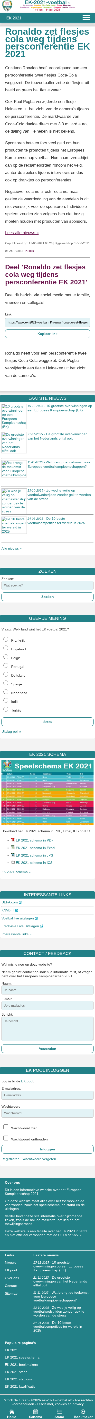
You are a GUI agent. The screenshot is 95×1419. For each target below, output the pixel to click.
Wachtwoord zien (24, 1128)
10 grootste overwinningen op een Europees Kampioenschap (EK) (58, 1266)
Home (12, 1417)
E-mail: (6, 999)
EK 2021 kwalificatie (20, 1386)
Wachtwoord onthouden (29, 1139)
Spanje (16, 684)
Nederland (19, 693)
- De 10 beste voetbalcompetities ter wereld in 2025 (56, 521)
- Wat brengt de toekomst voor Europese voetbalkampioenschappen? (59, 464)
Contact (11, 1286)
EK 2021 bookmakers (21, 1365)
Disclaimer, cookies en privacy (60, 1404)
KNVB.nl (7, 910)
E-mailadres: (11, 1088)
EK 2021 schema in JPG (34, 855)
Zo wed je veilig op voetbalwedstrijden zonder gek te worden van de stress (58, 1311)
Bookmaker (83, 1417)
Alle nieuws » (11, 548)
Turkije (16, 710)
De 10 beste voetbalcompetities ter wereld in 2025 (57, 1326)
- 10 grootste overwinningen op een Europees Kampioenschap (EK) (60, 408)
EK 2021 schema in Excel (35, 848)
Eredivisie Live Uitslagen (20, 926)
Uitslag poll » (11, 731)
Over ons (12, 1278)
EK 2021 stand (16, 1372)
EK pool (27, 1081)
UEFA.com (9, 902)
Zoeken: (7, 579)
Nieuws (10, 1262)
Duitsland (18, 675)
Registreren (10, 1159)
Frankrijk (18, 640)
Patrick (29, 251)
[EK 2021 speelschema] (47, 823)
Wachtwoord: (11, 1106)
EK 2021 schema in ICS (34, 863)
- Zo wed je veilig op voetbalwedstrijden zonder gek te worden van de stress (59, 494)
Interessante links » (16, 934)
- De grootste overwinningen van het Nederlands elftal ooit (57, 436)
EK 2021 (11, 1350)
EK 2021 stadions (18, 1379)
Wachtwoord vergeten (39, 1159)
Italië (15, 702)
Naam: (6, 983)
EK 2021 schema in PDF (35, 840)
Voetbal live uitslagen (17, 918)
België (16, 658)
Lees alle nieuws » (22, 232)
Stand (59, 1417)
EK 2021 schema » (16, 872)
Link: (8, 314)
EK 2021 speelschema (22, 1357)
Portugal (17, 667)
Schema (35, 1417)
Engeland (18, 649)
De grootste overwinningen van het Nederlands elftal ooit (60, 1281)
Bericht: (7, 1014)
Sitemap (11, 1293)
